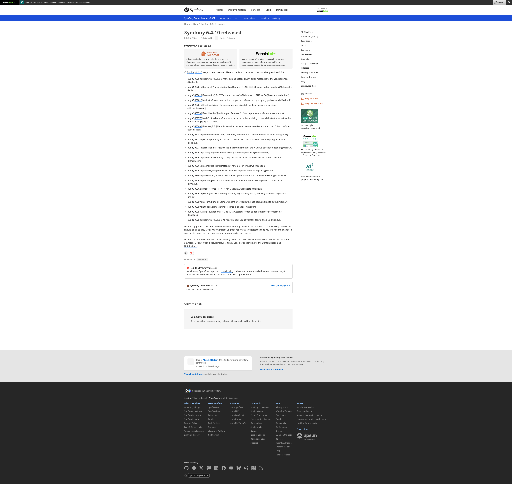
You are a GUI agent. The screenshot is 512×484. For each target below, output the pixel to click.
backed (203, 45)
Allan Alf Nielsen (210, 360)
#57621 (198, 188)
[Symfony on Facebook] (224, 468)
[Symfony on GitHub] (186, 468)
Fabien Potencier (227, 38)
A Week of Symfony (309, 36)
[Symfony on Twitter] (201, 468)
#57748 (198, 139)
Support (254, 443)
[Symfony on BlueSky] (239, 468)
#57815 (198, 87)
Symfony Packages (192, 415)
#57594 (198, 206)
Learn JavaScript (237, 415)
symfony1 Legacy (191, 435)
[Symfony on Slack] (194, 468)
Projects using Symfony (261, 419)
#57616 (198, 193)
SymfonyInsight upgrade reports (227, 229)
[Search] (509, 2)
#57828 (198, 95)
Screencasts (235, 403)
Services (300, 403)
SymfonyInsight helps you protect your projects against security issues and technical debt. (57, 2)
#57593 (198, 201)
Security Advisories (309, 72)
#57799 (198, 113)
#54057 (198, 175)
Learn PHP (234, 411)
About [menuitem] (219, 9)
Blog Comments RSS (314, 103)
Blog (195, 24)
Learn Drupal (235, 419)
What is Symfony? (192, 403)
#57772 (198, 118)
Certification (213, 435)
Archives (309, 93)
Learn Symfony (215, 403)
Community (306, 50)
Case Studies (307, 41)
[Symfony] (197, 10)
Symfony (7, 2)
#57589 (198, 219)
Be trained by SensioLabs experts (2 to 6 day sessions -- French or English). (313, 152)
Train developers (304, 411)
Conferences (306, 54)
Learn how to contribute (271, 369)
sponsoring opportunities (239, 274)
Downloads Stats (258, 439)
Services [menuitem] (255, 9)
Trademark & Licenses (194, 431)
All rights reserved (231, 398)
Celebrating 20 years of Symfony (206, 391)
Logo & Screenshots (193, 427)
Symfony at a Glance (193, 411)
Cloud (303, 45)
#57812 (198, 100)
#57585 (198, 211)
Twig (303, 81)
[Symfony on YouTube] (231, 468)
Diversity (305, 59)
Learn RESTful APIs (238, 423)
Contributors (256, 423)
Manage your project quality (309, 415)
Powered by (302, 429)
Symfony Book (214, 411)
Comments (193, 303)
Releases (202, 259)
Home (187, 24)
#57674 (198, 152)
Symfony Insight (308, 77)
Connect (500, 2)
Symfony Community (260, 407)
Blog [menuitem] (268, 9)
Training (212, 427)
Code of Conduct (258, 435)
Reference (212, 415)
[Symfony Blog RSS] (261, 468)
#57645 (198, 180)
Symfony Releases (192, 419)
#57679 (198, 157)
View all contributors (193, 374)
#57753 (198, 147)
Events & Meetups (259, 415)
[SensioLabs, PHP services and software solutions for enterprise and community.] (322, 10)
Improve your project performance (312, 419)
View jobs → (280, 285)
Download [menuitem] (282, 9)
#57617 (198, 170)
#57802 (198, 126)
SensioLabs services (306, 407)
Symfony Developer (200, 285)
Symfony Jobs (256, 427)
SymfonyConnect (258, 411)
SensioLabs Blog (308, 86)
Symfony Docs (214, 407)
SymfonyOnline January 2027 (199, 18)
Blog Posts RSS (311, 98)
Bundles (211, 419)
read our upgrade (211, 233)
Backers (254, 431)
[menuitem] (313, 32)
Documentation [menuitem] (237, 9)
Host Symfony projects (307, 423)
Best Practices (214, 423)
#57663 (198, 165)
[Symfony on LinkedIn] (216, 468)
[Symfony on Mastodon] (209, 468)
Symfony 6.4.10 (194, 72)
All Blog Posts (307, 32)
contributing (227, 271)
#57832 (198, 134)
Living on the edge (309, 63)
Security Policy (190, 423)
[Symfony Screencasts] (253, 468)
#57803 (198, 78)
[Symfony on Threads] (246, 468)
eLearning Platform (216, 431)
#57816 (198, 105)
